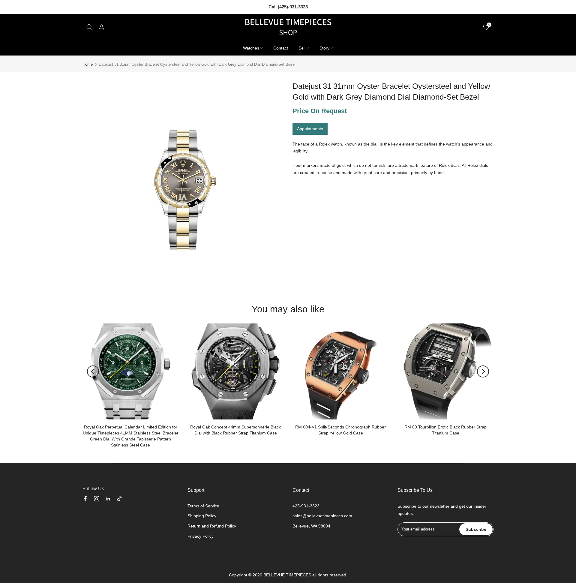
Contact (280, 48)
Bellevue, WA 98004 (311, 526)
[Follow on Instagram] (96, 498)
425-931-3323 (306, 505)
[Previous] (93, 371)
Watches (251, 48)
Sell (301, 48)
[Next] (483, 371)
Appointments (310, 128)
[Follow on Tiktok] (119, 498)
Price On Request (319, 111)
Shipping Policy (202, 515)
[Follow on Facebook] (85, 498)
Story (324, 48)
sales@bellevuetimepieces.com (322, 515)
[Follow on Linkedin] (108, 498)
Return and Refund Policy (212, 526)
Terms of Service (203, 505)
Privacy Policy (201, 536)
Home (87, 64)
